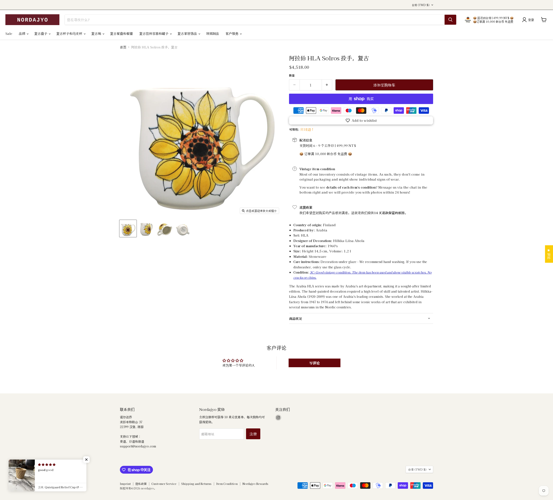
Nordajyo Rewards (255, 484)
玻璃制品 (212, 33)
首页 (123, 47)
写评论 (314, 362)
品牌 (22, 33)
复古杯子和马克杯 (69, 33)
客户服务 (232, 33)
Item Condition (227, 484)
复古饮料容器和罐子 (154, 33)
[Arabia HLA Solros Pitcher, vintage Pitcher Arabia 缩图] (128, 228)
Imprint (125, 484)
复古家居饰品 (188, 33)
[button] (361, 120)
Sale (8, 33)
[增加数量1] (327, 84)
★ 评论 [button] (549, 254)
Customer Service (163, 484)
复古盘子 (41, 33)
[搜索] (450, 20)
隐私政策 (141, 484)
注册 (253, 433)
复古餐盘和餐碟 (121, 33)
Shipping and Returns (196, 484)
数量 (292, 75)
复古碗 (96, 33)
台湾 (421, 5)
